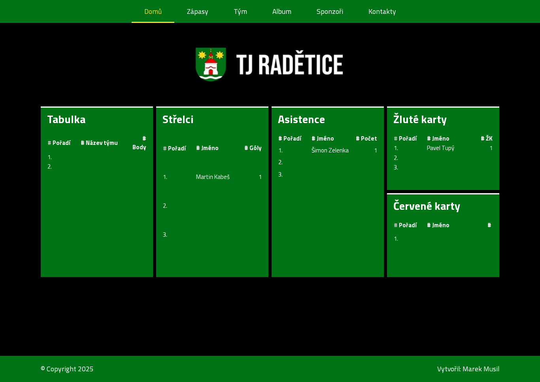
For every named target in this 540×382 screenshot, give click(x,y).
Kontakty (382, 11)
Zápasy (197, 11)
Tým (240, 11)
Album (281, 11)
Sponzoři (330, 11)
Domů (153, 11)
